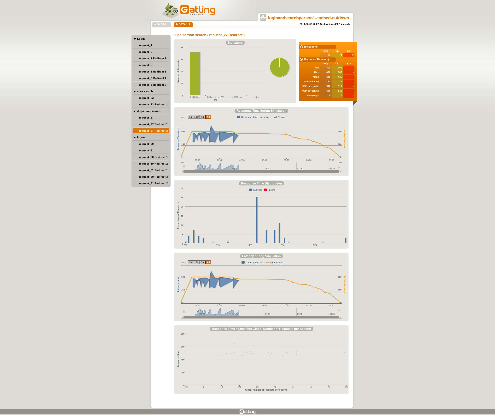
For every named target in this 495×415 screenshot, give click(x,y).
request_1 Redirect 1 (152, 71)
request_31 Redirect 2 (153, 183)
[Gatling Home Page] (247, 411)
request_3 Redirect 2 (152, 84)
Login (141, 38)
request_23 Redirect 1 (153, 104)
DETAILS (184, 24)
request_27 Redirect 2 (153, 130)
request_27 (146, 117)
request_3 (145, 65)
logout (141, 137)
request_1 (145, 45)
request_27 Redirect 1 (153, 124)
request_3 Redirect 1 (152, 78)
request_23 (146, 97)
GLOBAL (162, 24)
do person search (148, 111)
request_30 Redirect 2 (153, 163)
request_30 (146, 143)
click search (145, 91)
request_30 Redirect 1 (153, 157)
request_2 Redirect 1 (152, 58)
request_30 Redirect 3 (153, 176)
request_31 (146, 150)
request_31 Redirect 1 (153, 170)
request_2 (145, 51)
